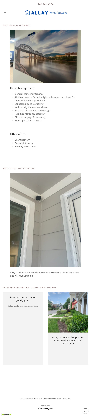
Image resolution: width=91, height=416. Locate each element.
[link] (45, 12)
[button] (9, 12)
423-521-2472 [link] (45, 3)
